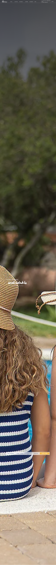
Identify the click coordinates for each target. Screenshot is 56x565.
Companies (26, 1)
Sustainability (31, 1)
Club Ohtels (16, 1)
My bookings (21, 1)
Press (35, 1)
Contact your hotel (45, 2)
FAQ (42, 1)
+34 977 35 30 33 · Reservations (46, 0)
